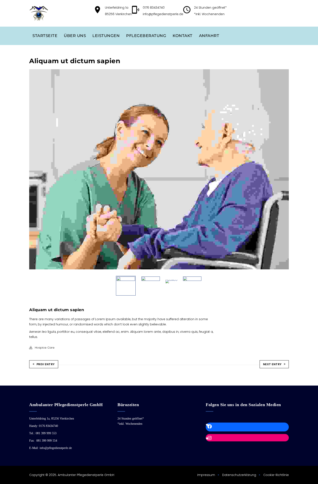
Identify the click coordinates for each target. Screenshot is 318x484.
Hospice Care (45, 348)
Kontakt (183, 35)
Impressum (206, 475)
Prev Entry (46, 364)
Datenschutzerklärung (239, 475)
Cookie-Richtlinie (276, 475)
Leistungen (106, 35)
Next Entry (272, 364)
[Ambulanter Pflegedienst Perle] (38, 13)
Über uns (75, 35)
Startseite (44, 35)
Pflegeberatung (146, 35)
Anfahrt (209, 35)
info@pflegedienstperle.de (163, 14)
